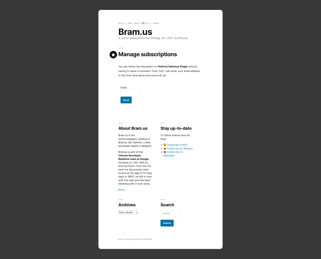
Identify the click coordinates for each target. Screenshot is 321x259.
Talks (129, 23)
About (137, 23)
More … (122, 189)
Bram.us (135, 31)
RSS (146, 23)
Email (124, 87)
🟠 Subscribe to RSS (175, 144)
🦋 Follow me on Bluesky (178, 148)
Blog (120, 23)
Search (156, 23)
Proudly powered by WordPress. (139, 239)
